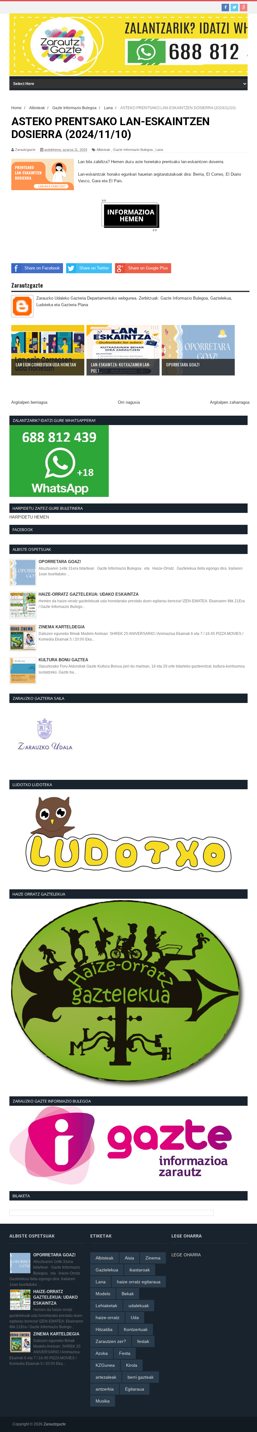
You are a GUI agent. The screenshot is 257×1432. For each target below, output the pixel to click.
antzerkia (105, 1389)
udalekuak (138, 1305)
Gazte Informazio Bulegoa (133, 150)
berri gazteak (141, 1377)
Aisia (129, 1257)
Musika (103, 1400)
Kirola (131, 1365)
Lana (159, 150)
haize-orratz (107, 1317)
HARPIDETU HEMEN (29, 517)
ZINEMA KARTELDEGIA (62, 627)
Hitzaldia (104, 1329)
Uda (135, 1317)
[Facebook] (225, 7)
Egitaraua (134, 1389)
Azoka (102, 1353)
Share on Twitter (94, 268)
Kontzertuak (136, 1329)
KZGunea (105, 1365)
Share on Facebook (42, 268)
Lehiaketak (106, 1305)
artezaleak (106, 1377)
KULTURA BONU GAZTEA (63, 659)
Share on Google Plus (148, 268)
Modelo (103, 1293)
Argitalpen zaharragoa (229, 402)
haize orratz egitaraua (138, 1281)
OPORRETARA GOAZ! (60, 561)
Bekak (128, 1293)
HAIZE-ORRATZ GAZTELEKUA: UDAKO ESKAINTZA (89, 594)
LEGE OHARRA (186, 1255)
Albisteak (103, 150)
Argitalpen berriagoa (29, 402)
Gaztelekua (107, 1269)
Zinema (152, 1257)
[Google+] (243, 7)
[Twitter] (234, 7)
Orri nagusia (129, 402)
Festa (124, 1353)
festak (143, 1341)
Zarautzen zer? (111, 1341)
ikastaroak (139, 1269)
